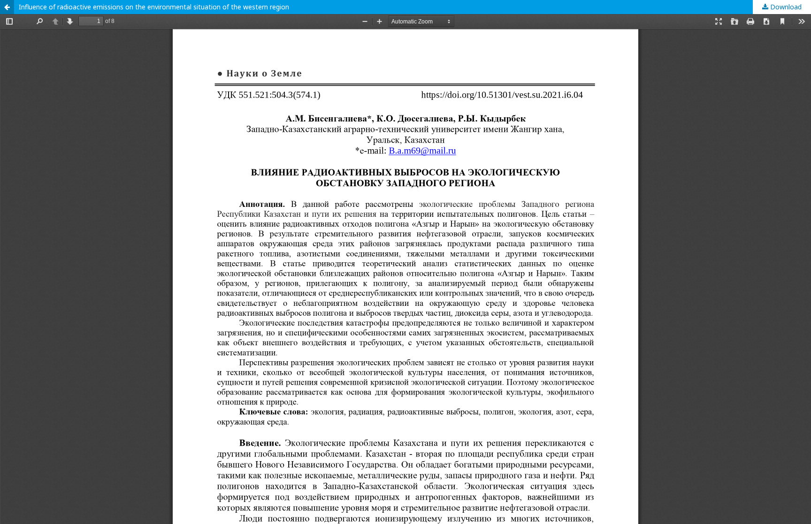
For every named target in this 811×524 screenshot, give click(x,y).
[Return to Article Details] (7, 7)
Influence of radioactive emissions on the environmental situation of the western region (154, 6)
